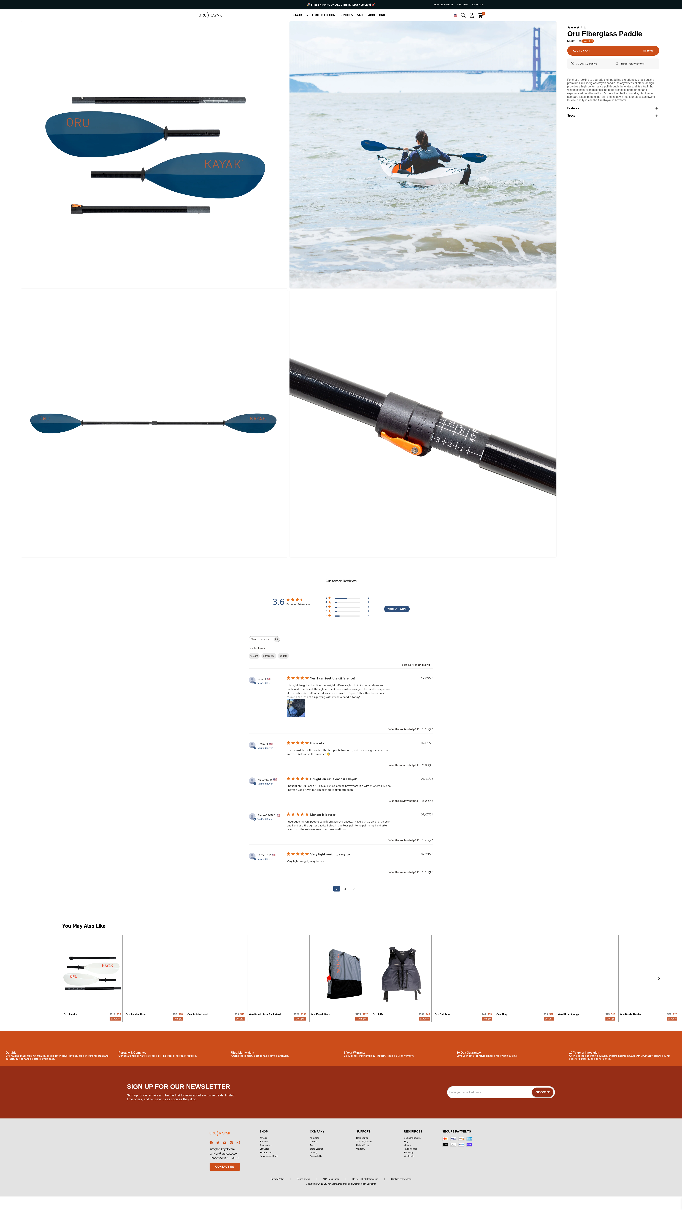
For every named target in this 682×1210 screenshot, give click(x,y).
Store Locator (316, 1149)
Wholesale (409, 1156)
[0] (480, 15)
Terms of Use (303, 1179)
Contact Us (224, 1166)
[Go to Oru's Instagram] (238, 1142)
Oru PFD (378, 1014)
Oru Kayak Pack (320, 1014)
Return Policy (362, 1145)
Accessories (265, 1145)
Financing (408, 1152)
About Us (314, 1138)
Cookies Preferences (401, 1179)
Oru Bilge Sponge (568, 1014)
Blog (406, 1141)
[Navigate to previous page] (328, 889)
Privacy (313, 1152)
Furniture (264, 1141)
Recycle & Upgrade (443, 4)
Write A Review (396, 609)
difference (269, 656)
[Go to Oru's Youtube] (224, 1142)
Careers (314, 1141)
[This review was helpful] (423, 729)
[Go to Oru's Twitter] (218, 1142)
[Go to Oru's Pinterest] (231, 1142)
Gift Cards (462, 4)
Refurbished (266, 1152)
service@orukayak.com (224, 1153)
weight (254, 656)
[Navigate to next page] (353, 889)
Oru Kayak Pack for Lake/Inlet (267, 1014)
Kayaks (263, 1138)
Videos (407, 1145)
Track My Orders (364, 1141)
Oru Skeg (501, 1014)
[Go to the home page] (225, 1134)
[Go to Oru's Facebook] (211, 1142)
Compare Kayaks (412, 1138)
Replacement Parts (269, 1156)
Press (312, 1145)
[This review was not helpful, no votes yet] (429, 729)
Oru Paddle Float (136, 1014)
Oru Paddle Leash (197, 1014)
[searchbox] (261, 639)
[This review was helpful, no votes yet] (423, 765)
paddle (283, 656)
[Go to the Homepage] (210, 15)
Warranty (360, 1149)
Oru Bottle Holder (631, 1014)
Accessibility (316, 1156)
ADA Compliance (331, 1179)
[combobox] (417, 664)
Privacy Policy (277, 1179)
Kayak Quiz (477, 4)
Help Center (362, 1138)
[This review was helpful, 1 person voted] (423, 872)
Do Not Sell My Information (365, 1179)
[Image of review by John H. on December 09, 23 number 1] (296, 708)
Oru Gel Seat (442, 1014)
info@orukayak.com (222, 1149)
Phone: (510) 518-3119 (224, 1158)
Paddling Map (410, 1149)
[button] (154, 155)
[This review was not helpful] (429, 765)
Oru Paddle (70, 1014)
